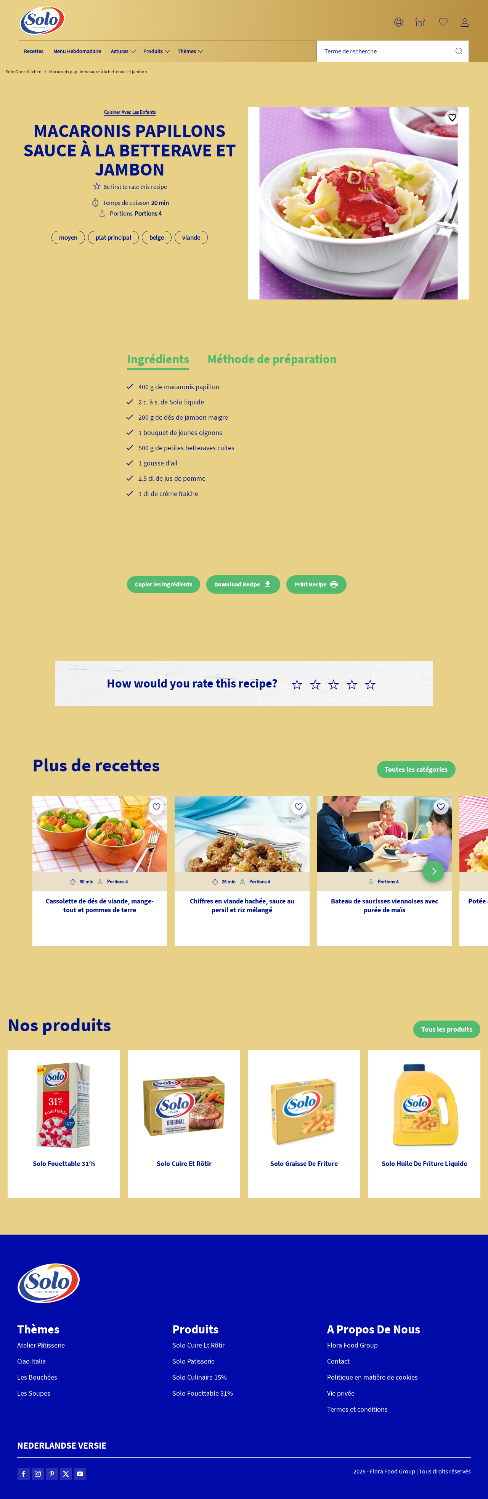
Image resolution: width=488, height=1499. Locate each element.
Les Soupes (33, 1393)
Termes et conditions (357, 1409)
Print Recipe (310, 584)
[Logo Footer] (48, 1267)
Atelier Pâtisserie (41, 1345)
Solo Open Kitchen (24, 71)
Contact (338, 1361)
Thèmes (187, 51)
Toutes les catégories (416, 769)
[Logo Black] (42, 4)
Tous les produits (446, 1029)
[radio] (300, 683)
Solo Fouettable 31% (202, 1393)
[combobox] (392, 51)
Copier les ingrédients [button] (163, 584)
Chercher (458, 50)
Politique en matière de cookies (372, 1377)
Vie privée (341, 1393)
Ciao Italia (31, 1361)
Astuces (119, 51)
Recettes (33, 51)
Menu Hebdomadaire (77, 51)
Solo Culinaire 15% (199, 1377)
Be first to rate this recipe (135, 186)
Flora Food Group (352, 1345)
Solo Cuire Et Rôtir (198, 1345)
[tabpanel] (244, 446)
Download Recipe (237, 584)
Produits (153, 51)
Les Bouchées (37, 1377)
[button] (399, 22)
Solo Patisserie (193, 1361)
